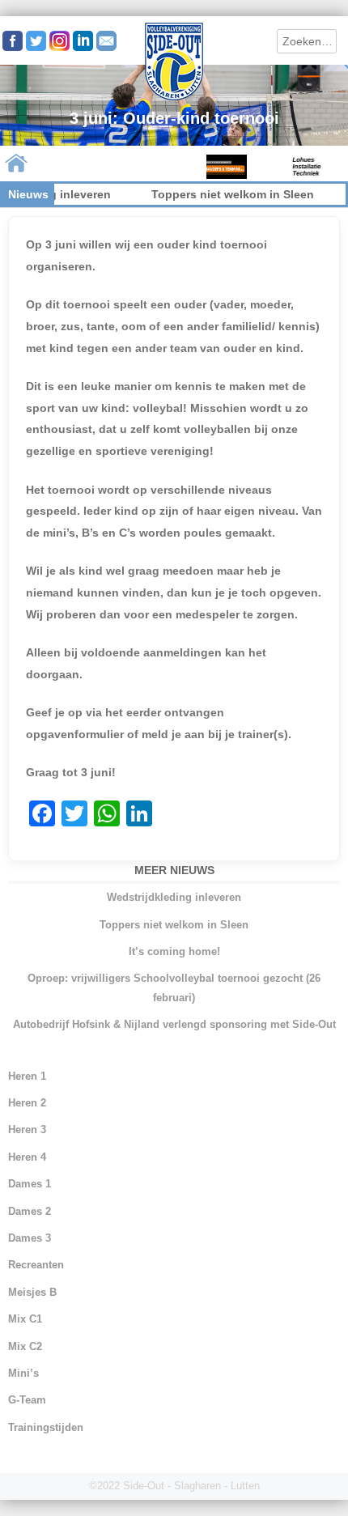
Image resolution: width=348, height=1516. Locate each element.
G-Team (27, 1400)
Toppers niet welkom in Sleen (219, 194)
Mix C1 (25, 1319)
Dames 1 (29, 1184)
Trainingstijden (45, 1427)
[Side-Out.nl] (174, 97)
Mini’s (23, 1373)
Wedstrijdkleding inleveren (174, 897)
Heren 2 (27, 1103)
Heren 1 (27, 1076)
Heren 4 (27, 1157)
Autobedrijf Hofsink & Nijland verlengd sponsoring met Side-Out (174, 1024)
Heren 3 (27, 1129)
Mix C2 (25, 1346)
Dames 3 (29, 1238)
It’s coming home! (174, 951)
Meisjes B (32, 1292)
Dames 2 (29, 1211)
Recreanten (36, 1265)
